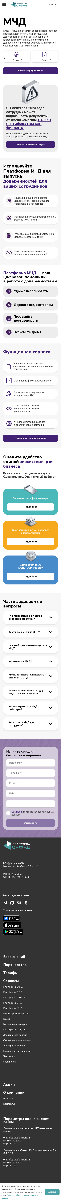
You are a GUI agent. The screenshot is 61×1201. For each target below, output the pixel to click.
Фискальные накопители (17, 1040)
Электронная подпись (15, 1035)
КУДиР (7, 1019)
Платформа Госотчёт (15, 997)
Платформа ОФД (13, 987)
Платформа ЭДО (12, 992)
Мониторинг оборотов (16, 1013)
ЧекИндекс (9, 1056)
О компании (13, 1092)
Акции (9, 1084)
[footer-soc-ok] (26, 902)
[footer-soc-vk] (19, 902)
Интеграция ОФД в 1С (16, 1029)
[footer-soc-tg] (5, 902)
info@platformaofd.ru (14, 863)
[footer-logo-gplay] (30, 932)
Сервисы (11, 980)
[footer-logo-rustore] (30, 918)
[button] (4, 4)
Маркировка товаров (15, 1024)
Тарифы (10, 972)
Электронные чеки (14, 1045)
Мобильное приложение (17, 1051)
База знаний (14, 956)
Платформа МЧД (13, 1008)
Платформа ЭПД (12, 1003)
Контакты (9, 1104)
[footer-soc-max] (12, 902)
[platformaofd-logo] (19, 4)
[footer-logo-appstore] (30, 925)
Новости (8, 1098)
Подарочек (9, 1061)
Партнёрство (15, 964)
